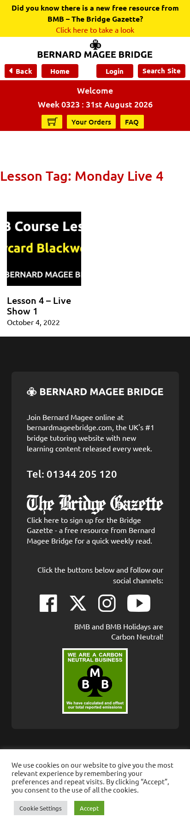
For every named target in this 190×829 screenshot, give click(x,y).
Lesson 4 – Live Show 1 (39, 305)
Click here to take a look (95, 29)
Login (115, 71)
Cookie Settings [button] (40, 808)
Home (60, 71)
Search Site (161, 70)
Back (24, 71)
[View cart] (53, 121)
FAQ (132, 121)
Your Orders (91, 121)
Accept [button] (89, 808)
